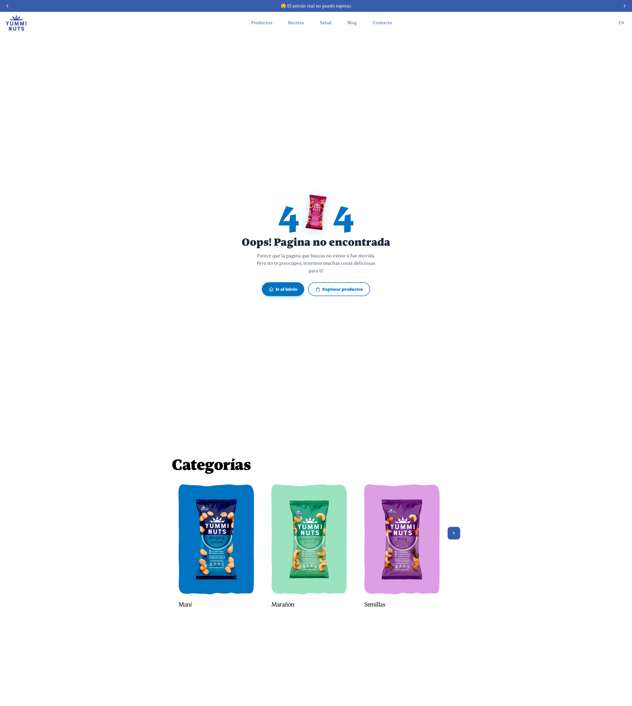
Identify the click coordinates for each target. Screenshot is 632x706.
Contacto (382, 22)
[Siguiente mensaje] (624, 5)
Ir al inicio (286, 289)
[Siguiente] (454, 533)
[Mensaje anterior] (7, 5)
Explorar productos (342, 289)
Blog (352, 22)
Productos (261, 22)
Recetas (296, 22)
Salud (326, 22)
